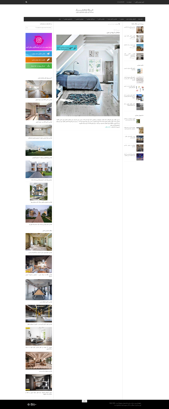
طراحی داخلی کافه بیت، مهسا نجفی (44, 122)
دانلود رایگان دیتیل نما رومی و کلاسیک (129, 69)
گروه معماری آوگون (139, 2)
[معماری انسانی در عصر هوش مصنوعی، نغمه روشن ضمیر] (139, 130)
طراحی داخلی (101, 19)
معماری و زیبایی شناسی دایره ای (129, 145)
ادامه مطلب (107, 127)
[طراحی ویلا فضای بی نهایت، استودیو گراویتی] (39, 148)
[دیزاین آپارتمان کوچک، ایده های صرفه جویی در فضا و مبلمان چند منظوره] (39, 382)
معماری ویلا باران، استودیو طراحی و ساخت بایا (42, 180)
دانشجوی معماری (68, 19)
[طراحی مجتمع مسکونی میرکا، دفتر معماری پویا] (39, 191)
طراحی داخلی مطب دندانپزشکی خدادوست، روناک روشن (129, 55)
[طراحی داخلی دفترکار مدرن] (39, 289)
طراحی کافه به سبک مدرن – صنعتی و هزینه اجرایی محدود (39, 275)
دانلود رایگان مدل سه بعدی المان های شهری (129, 86)
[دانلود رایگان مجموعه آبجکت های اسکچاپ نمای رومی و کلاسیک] (139, 80)
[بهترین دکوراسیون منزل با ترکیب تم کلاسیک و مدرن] (39, 242)
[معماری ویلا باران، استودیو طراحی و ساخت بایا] (39, 169)
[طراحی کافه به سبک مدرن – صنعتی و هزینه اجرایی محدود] (39, 264)
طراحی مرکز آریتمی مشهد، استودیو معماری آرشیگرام (40, 138)
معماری (122, 19)
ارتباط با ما (129, 2)
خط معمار (140, 19)
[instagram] (32, 404)
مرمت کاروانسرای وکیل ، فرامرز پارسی (129, 137)
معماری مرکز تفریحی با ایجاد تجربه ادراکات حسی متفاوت (129, 154)
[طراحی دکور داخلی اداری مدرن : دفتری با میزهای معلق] (39, 313)
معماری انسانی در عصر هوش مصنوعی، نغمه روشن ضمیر (129, 128)
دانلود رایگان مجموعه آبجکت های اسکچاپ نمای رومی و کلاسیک (129, 78)
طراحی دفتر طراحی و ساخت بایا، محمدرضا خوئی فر (40, 224)
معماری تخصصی (79, 19)
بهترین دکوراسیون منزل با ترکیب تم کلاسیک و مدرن (40, 253)
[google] (35, 404)
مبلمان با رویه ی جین (113, 32)
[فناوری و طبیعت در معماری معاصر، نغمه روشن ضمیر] (139, 121)
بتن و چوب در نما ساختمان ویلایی (129, 45)
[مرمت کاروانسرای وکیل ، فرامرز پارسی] (139, 139)
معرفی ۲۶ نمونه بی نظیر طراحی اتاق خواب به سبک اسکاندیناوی (39, 348)
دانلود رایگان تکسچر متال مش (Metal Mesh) (129, 104)
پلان (60, 19)
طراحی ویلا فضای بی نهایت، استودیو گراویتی (42, 158)
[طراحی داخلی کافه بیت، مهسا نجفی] (39, 111)
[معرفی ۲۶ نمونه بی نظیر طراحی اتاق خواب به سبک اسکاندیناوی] (39, 336)
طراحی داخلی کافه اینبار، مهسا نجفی (44, 100)
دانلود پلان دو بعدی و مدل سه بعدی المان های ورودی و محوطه (129, 96)
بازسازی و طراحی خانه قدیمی (129, 27)
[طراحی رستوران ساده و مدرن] (39, 360)
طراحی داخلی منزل (112, 19)
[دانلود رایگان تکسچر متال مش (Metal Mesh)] (139, 106)
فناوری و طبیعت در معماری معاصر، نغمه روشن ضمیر (129, 119)
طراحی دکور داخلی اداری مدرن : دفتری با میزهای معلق (40, 324)
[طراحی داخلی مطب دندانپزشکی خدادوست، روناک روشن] (139, 56)
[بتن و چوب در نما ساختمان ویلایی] (139, 47)
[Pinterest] (28, 404)
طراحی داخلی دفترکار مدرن (46, 302)
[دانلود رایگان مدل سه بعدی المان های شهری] (139, 88)
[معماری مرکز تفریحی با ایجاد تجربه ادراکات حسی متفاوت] (139, 156)
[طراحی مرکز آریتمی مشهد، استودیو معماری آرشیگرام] (39, 130)
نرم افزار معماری (91, 19)
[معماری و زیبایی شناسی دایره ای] (139, 148)
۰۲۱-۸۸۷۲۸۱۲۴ (120, 2)
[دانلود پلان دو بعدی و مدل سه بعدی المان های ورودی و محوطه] (139, 97)
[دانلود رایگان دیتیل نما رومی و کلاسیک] (139, 71)
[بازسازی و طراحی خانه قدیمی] (139, 29)
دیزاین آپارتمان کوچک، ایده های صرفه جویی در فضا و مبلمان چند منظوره (39, 393)
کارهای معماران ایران (131, 19)
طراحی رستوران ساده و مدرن (45, 371)
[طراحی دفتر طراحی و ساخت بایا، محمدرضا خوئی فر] (39, 214)
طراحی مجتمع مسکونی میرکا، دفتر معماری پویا (41, 202)
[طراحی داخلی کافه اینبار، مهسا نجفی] (39, 89)
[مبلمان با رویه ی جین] (88, 75)
